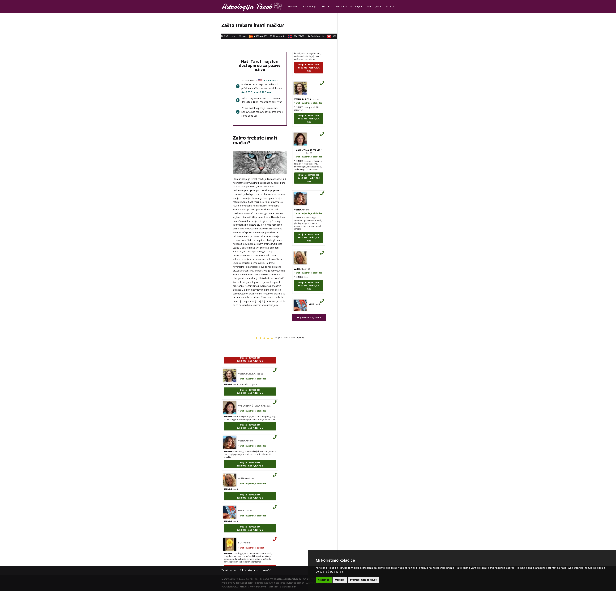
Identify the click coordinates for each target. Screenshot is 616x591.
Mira (311, 291)
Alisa (297, 255)
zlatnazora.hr (288, 586)
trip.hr (243, 586)
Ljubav (378, 6)
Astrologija (356, 6)
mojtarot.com (258, 586)
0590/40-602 (259, 36)
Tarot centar (326, 6)
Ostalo (388, 6)
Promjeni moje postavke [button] (363, 579)
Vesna (298, 196)
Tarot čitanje (309, 6)
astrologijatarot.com (288, 578)
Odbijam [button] (339, 579)
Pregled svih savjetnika (309, 317)
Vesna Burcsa (302, 86)
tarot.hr (273, 586)
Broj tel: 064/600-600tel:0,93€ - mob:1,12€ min (309, 54)
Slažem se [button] (323, 579)
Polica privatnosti (249, 570)
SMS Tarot (341, 6)
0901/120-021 (337, 36)
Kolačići (267, 570)
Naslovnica (293, 6)
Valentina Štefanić (308, 136)
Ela (240, 529)
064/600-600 (269, 80)
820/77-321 (298, 36)
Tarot (368, 6)
